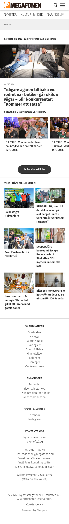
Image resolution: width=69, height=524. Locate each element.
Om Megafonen (34, 366)
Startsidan (34, 332)
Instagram (34, 419)
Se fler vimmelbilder (34, 169)
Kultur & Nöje (32, 15)
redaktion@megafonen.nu (38, 454)
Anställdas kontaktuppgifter (35, 462)
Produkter (34, 384)
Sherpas (42, 510)
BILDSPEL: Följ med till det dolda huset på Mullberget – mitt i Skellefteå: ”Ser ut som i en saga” (50, 214)
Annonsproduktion (34, 397)
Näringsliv (55, 15)
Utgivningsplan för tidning (34, 393)
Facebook (34, 415)
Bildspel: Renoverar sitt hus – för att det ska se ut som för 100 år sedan (50, 294)
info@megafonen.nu (38, 458)
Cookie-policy (34, 504)
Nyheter (10, 15)
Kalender (34, 358)
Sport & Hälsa (34, 349)
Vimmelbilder (34, 353)
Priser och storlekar (35, 388)
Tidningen (34, 362)
